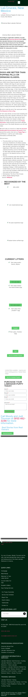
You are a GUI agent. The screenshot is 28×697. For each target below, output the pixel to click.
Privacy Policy (21, 692)
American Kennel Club (15, 39)
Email (6, 397)
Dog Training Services (7, 588)
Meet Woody (4, 573)
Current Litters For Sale (6, 581)
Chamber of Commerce (7, 652)
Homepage (4, 571)
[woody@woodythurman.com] (1, 633)
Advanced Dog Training (13, 682)
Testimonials (5, 602)
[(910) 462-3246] (1, 629)
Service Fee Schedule (8, 594)
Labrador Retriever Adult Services (10, 661)
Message (7, 402)
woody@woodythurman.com (9, 636)
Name (6, 389)
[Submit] (24, 613)
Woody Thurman (16, 673)
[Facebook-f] (2, 564)
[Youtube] (7, 564)
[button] (19, 2)
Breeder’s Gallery (6, 585)
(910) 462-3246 (5, 631)
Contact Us (5, 605)
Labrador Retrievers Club (8, 650)
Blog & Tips (5, 597)
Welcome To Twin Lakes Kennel (6, 577)
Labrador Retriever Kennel (12, 669)
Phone (6, 393)
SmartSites (13, 694)
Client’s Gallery (6, 600)
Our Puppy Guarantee (8, 592)
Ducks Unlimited (5, 648)
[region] (14, 487)
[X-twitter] (4, 564)
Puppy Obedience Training (14, 684)
